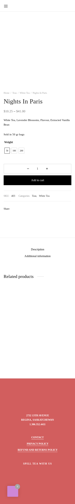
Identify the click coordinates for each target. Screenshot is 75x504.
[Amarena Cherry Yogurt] (55, 350)
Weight (8, 142)
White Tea (25, 92)
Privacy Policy (37, 443)
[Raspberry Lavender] (20, 309)
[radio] (7, 151)
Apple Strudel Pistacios (17, 367)
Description (37, 249)
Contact (37, 437)
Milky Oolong (47, 325)
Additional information (37, 256)
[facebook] (29, 472)
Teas (14, 92)
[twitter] (37, 472)
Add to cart (37, 180)
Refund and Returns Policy (38, 450)
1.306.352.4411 (37, 424)
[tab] (37, 249)
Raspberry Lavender (15, 325)
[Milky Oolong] (55, 309)
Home (6, 92)
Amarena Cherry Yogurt (53, 367)
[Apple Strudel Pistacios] (20, 350)
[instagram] (46, 472)
